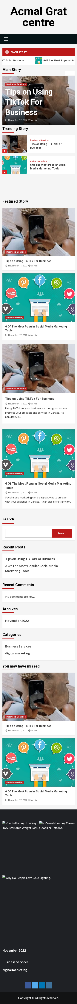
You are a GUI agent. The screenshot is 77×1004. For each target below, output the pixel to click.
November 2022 (17, 621)
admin (34, 120)
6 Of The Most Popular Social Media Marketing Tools (31, 568)
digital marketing (38, 161)
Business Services (16, 84)
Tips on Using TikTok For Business (29, 102)
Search (8, 519)
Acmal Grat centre (38, 16)
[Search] (70, 38)
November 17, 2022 (17, 120)
